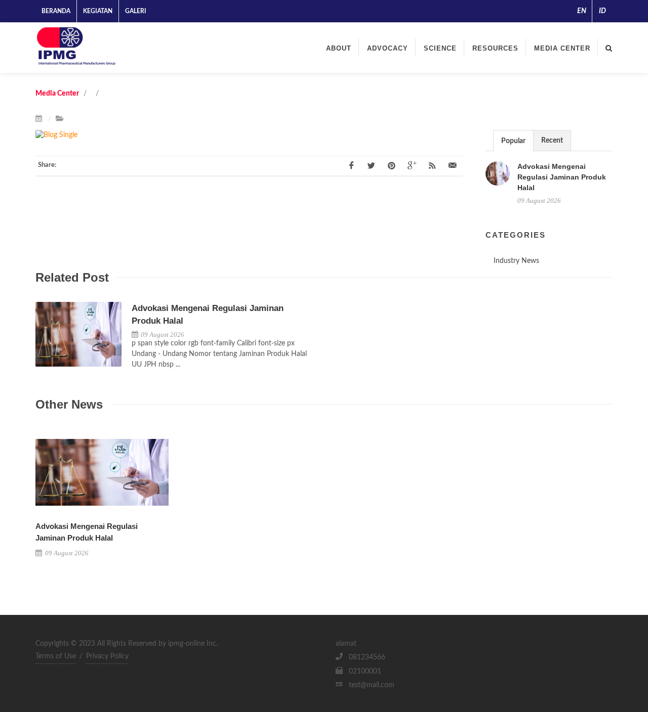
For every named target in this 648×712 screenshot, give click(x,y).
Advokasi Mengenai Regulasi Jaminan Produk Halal (561, 177)
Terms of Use (55, 656)
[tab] (513, 140)
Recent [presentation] (552, 140)
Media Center (562, 48)
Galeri (135, 11)
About (338, 48)
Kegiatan (97, 11)
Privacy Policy (107, 656)
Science (440, 48)
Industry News (516, 260)
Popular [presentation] (513, 141)
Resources (495, 48)
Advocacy (387, 48)
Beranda (56, 11)
